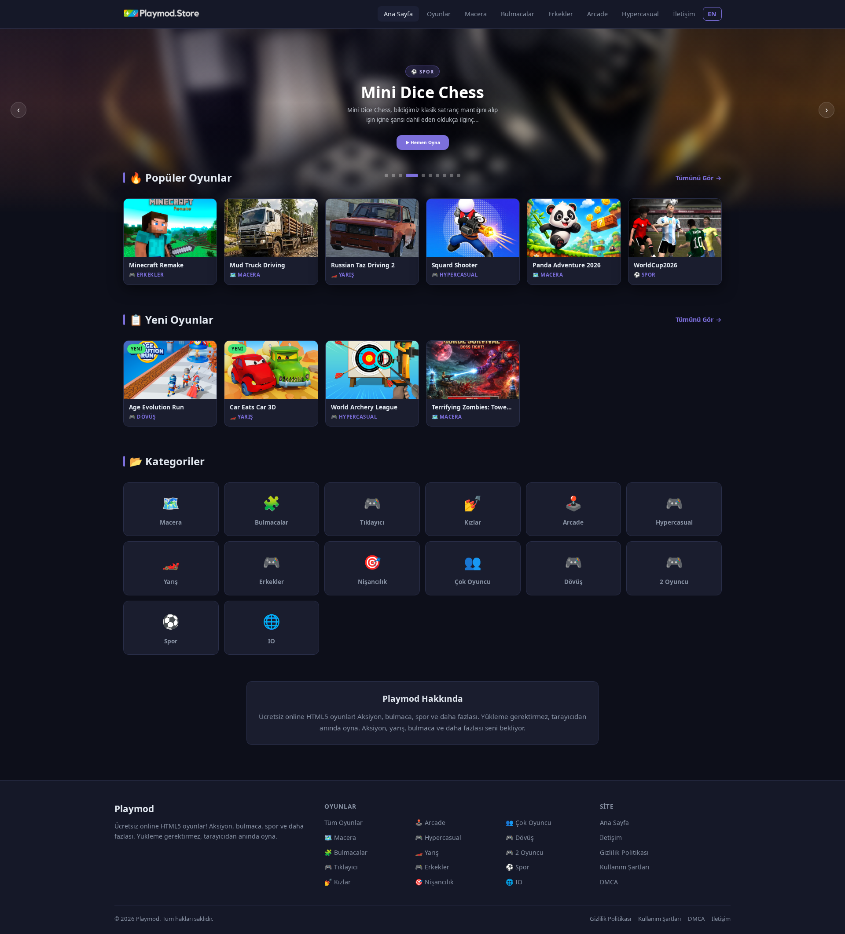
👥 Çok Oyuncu (528, 822)
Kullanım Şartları (625, 867)
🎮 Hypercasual (438, 837)
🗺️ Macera (340, 837)
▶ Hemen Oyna (422, 142)
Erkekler (560, 14)
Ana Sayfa (398, 14)
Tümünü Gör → (699, 178)
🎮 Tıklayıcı (341, 867)
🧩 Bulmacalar (345, 852)
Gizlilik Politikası (624, 852)
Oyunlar (439, 14)
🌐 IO (514, 882)
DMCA (609, 882)
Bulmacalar (517, 14)
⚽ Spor (517, 867)
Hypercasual (640, 14)
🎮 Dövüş (520, 837)
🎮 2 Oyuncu (525, 852)
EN (712, 14)
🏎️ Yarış (427, 852)
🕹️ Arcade (430, 822)
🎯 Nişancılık (434, 882)
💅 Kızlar (337, 882)
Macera (476, 14)
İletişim (684, 14)
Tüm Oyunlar (343, 822)
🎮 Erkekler (432, 867)
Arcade (597, 14)
